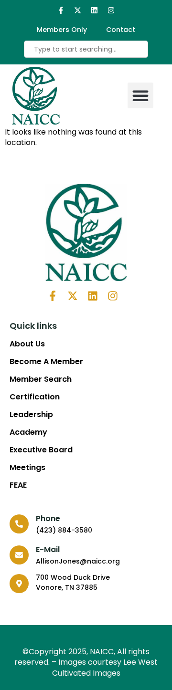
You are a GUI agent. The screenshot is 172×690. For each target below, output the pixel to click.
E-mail (48, 549)
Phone (48, 518)
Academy (28, 432)
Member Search (41, 379)
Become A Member (46, 361)
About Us (27, 344)
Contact (120, 29)
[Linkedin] (94, 10)
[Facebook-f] (60, 10)
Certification (35, 397)
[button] (140, 95)
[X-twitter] (77, 10)
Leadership (31, 414)
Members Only (62, 29)
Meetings (27, 467)
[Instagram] (111, 10)
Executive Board (41, 450)
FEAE (18, 485)
